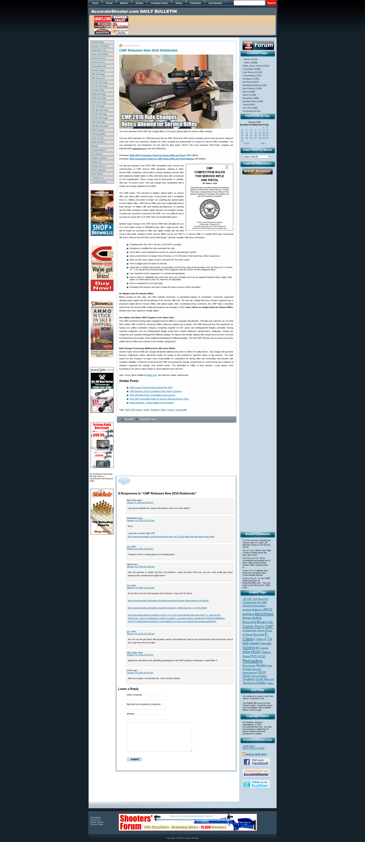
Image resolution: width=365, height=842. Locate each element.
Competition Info (98, 66)
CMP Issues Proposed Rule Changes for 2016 (151, 387)
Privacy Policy (96, 824)
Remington (249, 665)
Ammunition (258, 605)
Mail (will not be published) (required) (143, 704)
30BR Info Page (98, 98)
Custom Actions (98, 150)
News (153, 419)
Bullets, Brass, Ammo (252, 66)
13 (255, 133)
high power (251, 643)
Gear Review (249, 72)
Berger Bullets (252, 618)
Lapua (264, 647)
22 (264, 135)
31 (242, 141)
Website (130, 714)
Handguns (247, 79)
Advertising (95, 817)
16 (267, 133)
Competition (144, 419)
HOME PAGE (97, 42)
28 (260, 138)
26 (251, 138)
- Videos (246, 62)
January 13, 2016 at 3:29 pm (140, 655)
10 (242, 133)
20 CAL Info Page (99, 86)
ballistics (248, 614)
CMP (127, 410)
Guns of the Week (99, 54)
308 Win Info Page (99, 126)
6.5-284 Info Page (99, 118)
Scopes (170, 410)
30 (267, 138)
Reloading (247, 98)
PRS (253, 656)
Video (270, 683)
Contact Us (95, 820)
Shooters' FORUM (100, 46)
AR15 (267, 609)
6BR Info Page (98, 74)
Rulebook (155, 410)
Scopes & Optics (99, 158)
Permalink (128, 419)
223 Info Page (97, 90)
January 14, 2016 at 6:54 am (140, 672)
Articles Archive (98, 58)
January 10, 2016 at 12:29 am (140, 520)
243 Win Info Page (99, 110)
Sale (269, 665)
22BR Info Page (98, 94)
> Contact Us (97, 178)
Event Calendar (98, 170)
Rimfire (261, 665)
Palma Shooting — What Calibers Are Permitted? (152, 403)
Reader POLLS (98, 166)
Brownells (249, 622)
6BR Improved (98, 78)
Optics (147, 410)
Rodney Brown (249, 578)
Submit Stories (97, 822)
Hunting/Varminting (251, 85)
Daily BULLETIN (98, 50)
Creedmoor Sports (254, 630)
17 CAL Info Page (99, 82)
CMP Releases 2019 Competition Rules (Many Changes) (156, 391)
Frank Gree (248, 570)
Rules (163, 410)
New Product (249, 88)
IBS (258, 647)
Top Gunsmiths (98, 134)
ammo (247, 605)
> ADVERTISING (99, 182)
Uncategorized (249, 111)
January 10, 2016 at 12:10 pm (140, 587)
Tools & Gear (97, 138)
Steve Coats (248, 550)
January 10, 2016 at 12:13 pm (140, 633)
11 (247, 133)
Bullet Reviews (98, 142)
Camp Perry (253, 626)
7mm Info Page (98, 122)
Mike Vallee (132, 652)
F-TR (268, 639)
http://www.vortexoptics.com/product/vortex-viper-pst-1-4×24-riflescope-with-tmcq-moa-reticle (171, 536)
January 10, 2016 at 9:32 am (140, 549)
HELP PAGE (97, 174)
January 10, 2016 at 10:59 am (140, 566)
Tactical (246, 104)
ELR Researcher (250, 540)
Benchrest (264, 614)
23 (267, 135)
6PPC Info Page (98, 102)
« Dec (246, 143)
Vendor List (96, 162)
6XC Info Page (98, 106)
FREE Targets (98, 130)
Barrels (94, 146)
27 (255, 138)
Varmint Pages (98, 70)
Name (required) (134, 695)
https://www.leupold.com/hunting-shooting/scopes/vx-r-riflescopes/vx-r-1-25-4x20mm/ (167, 608)
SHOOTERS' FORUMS (253, 748)
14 (260, 133)
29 (264, 138)
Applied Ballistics (253, 609)
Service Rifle (181, 410)
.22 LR (247, 599)
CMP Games (136, 410)
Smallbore (249, 679)
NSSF (256, 652)
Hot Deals (247, 82)
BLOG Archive (98, 62)
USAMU (260, 683)
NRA (246, 652)
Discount (258, 634)
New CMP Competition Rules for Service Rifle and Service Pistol (159, 399)
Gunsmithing (248, 75)
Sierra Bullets (259, 676)
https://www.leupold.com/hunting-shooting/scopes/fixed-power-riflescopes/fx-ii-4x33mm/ (168, 600)
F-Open (259, 639)
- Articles (247, 59)
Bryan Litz (265, 622)
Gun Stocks (96, 154)
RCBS (262, 656)
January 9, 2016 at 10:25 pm (140, 502)
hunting (249, 647)
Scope (247, 669)
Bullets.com (151, 375)
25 (247, 138)
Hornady (265, 643)
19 (251, 135)
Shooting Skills (249, 101)
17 (242, 135)
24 (242, 138)
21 (260, 135)
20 (255, 135)
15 (264, 133)
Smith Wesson (265, 679)
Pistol (246, 656)
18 (247, 135)
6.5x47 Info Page (99, 114)
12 (251, 133)
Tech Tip (247, 108)
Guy (129, 546)
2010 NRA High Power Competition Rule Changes (152, 395)
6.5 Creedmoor (255, 600)
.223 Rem (258, 599)
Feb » (263, 143)
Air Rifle (262, 602)
